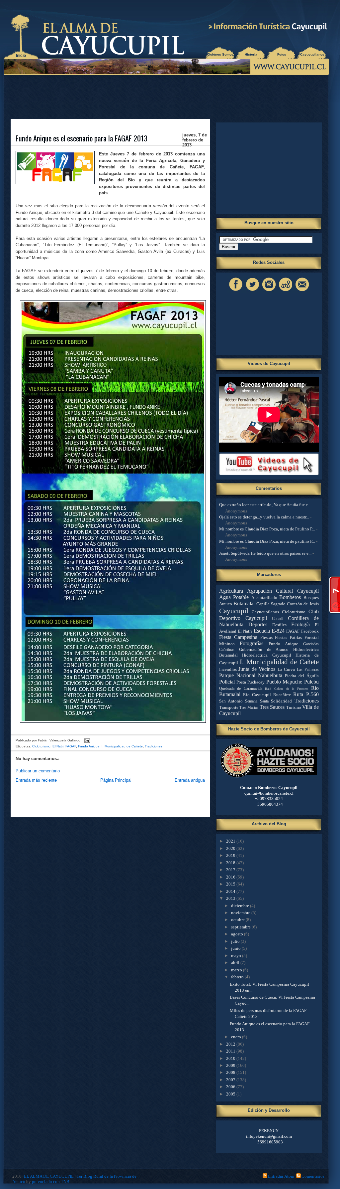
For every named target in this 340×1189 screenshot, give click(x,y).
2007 (231, 1079)
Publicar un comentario (38, 770)
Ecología (300, 624)
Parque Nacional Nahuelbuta (250, 675)
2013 (231, 898)
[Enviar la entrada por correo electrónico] (86, 740)
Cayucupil (233, 611)
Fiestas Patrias (288, 637)
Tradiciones (153, 746)
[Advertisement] (168, 96)
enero (236, 1036)
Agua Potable (234, 597)
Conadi (277, 619)
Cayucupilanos (312, 54)
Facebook (310, 631)
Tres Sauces (272, 707)
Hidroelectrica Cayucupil (266, 655)
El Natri (57, 746)
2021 (231, 841)
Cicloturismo (41, 746)
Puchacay (256, 682)
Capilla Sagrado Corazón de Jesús (287, 603)
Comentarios (312, 1176)
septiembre (241, 926)
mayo (236, 955)
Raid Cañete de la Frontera (286, 689)
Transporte (228, 707)
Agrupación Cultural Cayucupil (283, 591)
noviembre (241, 912)
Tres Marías (248, 707)
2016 (231, 877)
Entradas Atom (281, 1176)
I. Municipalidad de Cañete (122, 746)
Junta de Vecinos (256, 669)
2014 (231, 891)
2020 (231, 848)
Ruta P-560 (305, 694)
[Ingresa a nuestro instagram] (269, 291)
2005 (231, 1093)
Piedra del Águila (302, 675)
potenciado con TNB (50, 1181)
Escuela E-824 (269, 631)
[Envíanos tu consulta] (302, 291)
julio (236, 941)
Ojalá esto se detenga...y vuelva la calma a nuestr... (264, 516)
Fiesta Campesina (238, 637)
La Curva (286, 669)
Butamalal (244, 603)
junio (236, 948)
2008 (231, 1072)
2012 (231, 1044)
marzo (237, 969)
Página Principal (115, 780)
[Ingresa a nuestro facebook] (235, 291)
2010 (231, 1058)
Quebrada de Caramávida (240, 689)
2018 (231, 862)
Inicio (21, 55)
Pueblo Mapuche (284, 682)
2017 (231, 869)
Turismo (293, 707)
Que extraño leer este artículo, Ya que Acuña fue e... (265, 504)
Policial (227, 682)
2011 (231, 1051)
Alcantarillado (264, 597)
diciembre (240, 905)
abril (235, 962)
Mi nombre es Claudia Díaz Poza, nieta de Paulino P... (267, 528)
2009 (231, 1065)
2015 (231, 884)
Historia (251, 54)
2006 (231, 1086)
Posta (241, 682)
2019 (231, 855)
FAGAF (70, 746)
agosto (237, 933)
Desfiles (279, 624)
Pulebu (311, 682)
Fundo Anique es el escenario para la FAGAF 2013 (81, 138)
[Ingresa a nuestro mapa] (285, 291)
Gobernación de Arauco (264, 649)
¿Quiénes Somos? (220, 54)
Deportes (257, 624)
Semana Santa (256, 701)
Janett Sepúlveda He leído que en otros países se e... (265, 553)
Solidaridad (281, 700)
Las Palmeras (308, 670)
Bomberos (290, 597)
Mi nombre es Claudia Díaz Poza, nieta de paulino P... (267, 541)
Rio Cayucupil (257, 694)
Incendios (228, 669)
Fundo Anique (89, 746)
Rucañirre (282, 694)
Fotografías (251, 643)
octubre (238, 919)
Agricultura (231, 591)
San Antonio (231, 700)
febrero (238, 976)
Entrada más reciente (36, 780)
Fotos (281, 54)
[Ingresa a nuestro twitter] (252, 291)
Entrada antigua (190, 780)
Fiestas (266, 637)
